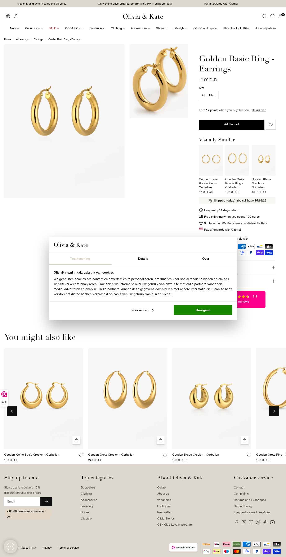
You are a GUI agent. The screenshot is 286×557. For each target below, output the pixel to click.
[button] (264, 16)
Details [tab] (143, 258)
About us (163, 493)
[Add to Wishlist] (271, 124)
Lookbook (163, 506)
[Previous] (12, 411)
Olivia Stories (166, 518)
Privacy (47, 547)
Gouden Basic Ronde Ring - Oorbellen (208, 183)
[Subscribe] (46, 501)
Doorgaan (203, 310)
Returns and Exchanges (250, 499)
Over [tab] (205, 258)
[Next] (274, 411)
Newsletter (164, 512)
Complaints (241, 493)
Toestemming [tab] (80, 258)
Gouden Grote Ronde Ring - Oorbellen (234, 183)
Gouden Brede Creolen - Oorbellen (195, 454)
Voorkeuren (139, 310)
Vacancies (164, 499)
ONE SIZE (209, 95)
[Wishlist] (272, 16)
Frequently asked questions (252, 512)
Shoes (85, 512)
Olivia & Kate (26, 548)
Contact (239, 487)
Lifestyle (86, 518)
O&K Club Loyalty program (175, 524)
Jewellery (87, 506)
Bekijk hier (259, 110)
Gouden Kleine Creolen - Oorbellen (261, 183)
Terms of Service (68, 547)
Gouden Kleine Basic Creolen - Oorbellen (31, 454)
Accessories (89, 499)
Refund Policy (243, 506)
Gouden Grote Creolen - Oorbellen (111, 454)
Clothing (86, 493)
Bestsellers (88, 487)
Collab (161, 487)
